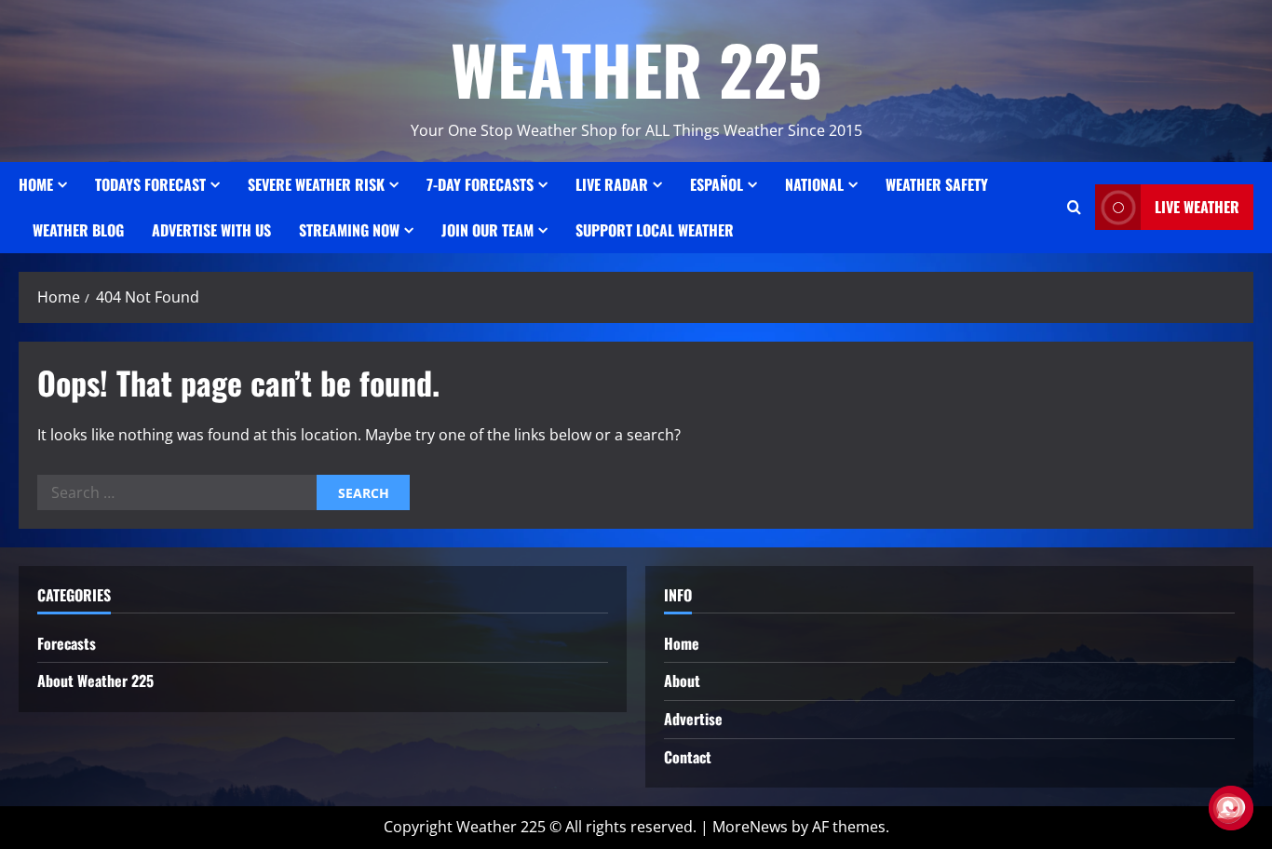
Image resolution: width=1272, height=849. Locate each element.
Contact (687, 757)
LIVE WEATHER (1197, 206)
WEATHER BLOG (78, 230)
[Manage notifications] (1228, 808)
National (814, 184)
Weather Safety (937, 184)
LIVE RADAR (611, 184)
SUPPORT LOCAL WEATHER (654, 230)
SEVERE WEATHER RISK (316, 184)
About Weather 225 (95, 680)
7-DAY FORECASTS (480, 184)
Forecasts (66, 643)
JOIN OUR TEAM (487, 230)
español (716, 184)
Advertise (693, 719)
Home (36, 184)
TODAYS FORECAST (150, 184)
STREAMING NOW (349, 230)
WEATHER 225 (636, 68)
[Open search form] (1074, 207)
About (682, 680)
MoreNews (750, 826)
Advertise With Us (211, 230)
